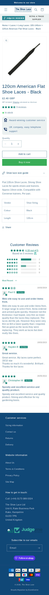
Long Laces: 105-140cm (30, 25)
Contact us (10, 432)
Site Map (9, 482)
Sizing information (14, 425)
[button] (6, 9)
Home (5, 25)
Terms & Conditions (14, 469)
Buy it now (24, 162)
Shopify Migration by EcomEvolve (25, 590)
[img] (9, 288)
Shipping (16, 102)
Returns (9, 438)
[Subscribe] (39, 548)
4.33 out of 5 (31, 250)
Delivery (9, 445)
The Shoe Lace (28, 585)
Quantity (6, 138)
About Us (9, 463)
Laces (13, 25)
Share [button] (8, 227)
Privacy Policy (12, 475)
